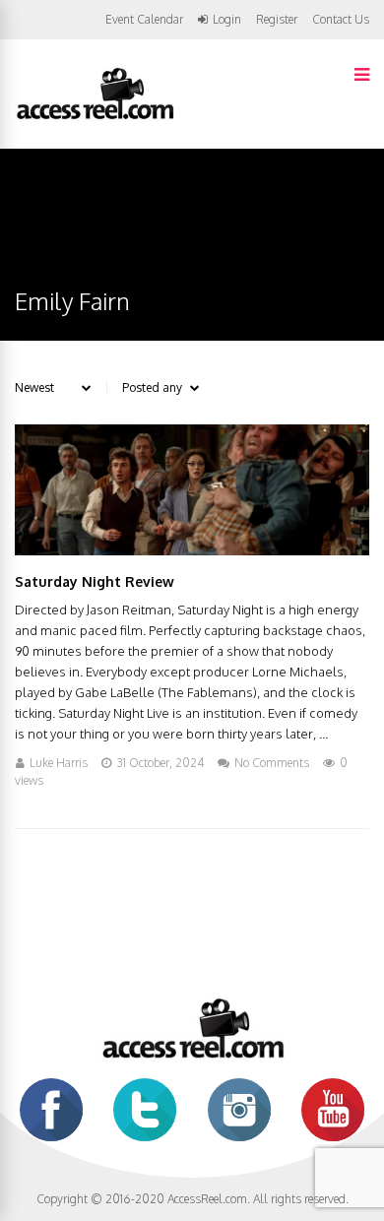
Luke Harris (59, 762)
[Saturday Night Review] (192, 550)
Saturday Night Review (94, 581)
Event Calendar (144, 19)
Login (227, 20)
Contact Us (340, 19)
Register (276, 20)
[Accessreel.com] (94, 117)
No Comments (271, 762)
